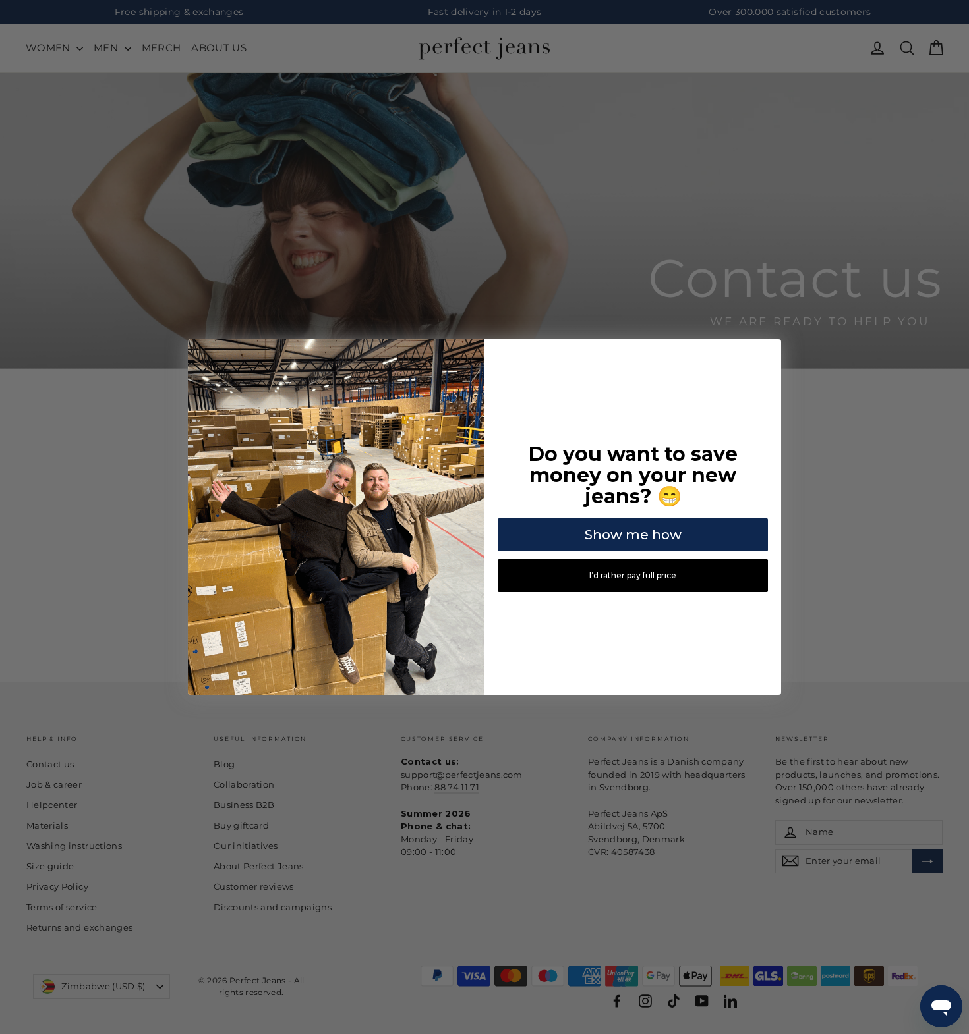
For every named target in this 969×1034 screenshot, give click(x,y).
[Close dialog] (769, 351)
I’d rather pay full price (632, 575)
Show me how (633, 535)
